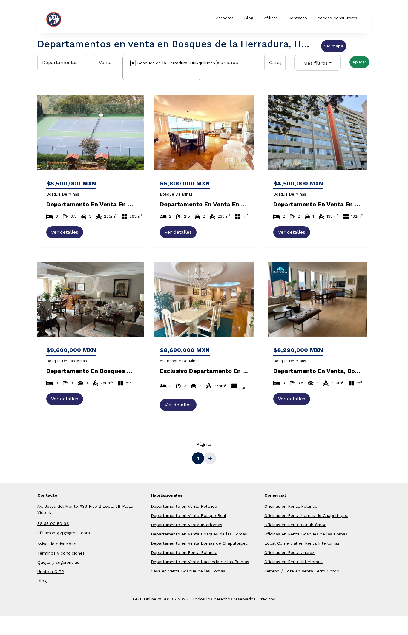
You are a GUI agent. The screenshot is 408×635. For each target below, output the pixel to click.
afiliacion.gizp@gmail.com (63, 532)
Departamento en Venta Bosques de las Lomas (199, 534)
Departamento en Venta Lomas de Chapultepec (199, 543)
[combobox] (161, 67)
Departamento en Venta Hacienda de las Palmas (200, 561)
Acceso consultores (337, 18)
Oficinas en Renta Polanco (290, 506)
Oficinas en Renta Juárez (289, 552)
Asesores (225, 18)
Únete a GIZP (50, 571)
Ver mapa (333, 46)
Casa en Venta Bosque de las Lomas (188, 571)
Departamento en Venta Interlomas (186, 524)
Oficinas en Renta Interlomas (293, 561)
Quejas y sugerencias (58, 562)
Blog (248, 18)
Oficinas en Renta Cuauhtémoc (295, 524)
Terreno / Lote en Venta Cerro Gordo (301, 571)
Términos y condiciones (61, 553)
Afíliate (271, 18)
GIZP (70, 19)
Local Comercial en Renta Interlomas (302, 543)
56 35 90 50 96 (53, 523)
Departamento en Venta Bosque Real (188, 515)
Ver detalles (64, 232)
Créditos (266, 599)
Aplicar (359, 62)
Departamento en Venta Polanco (184, 506)
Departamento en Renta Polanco (184, 552)
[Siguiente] (210, 458)
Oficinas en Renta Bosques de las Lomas (305, 534)
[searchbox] (132, 74)
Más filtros (315, 63)
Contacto (297, 18)
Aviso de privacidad (56, 543)
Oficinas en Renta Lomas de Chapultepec (306, 515)
